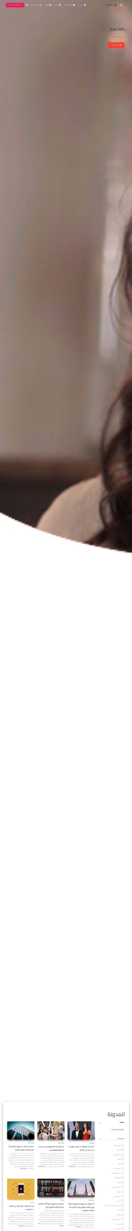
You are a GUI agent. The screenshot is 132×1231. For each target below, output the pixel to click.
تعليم (119, 1210)
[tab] (111, 1138)
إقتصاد (119, 1159)
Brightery (110, 5)
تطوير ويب (117, 1229)
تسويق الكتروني (116, 1219)
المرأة (119, 1150)
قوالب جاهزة (117, 1145)
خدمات (83, 5)
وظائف (119, 1215)
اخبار (119, 1164)
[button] (111, 1139)
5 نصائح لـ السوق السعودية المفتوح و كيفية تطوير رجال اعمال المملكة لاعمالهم (81, 1207)
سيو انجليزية (117, 1154)
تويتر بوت (118, 1201)
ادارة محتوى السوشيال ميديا (112, 1205)
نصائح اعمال (117, 1196)
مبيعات (119, 1182)
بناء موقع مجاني (116, 1173)
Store (58, 5)
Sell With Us (116, 45)
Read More (72, 1166)
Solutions (70, 5)
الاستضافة (118, 1178)
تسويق (119, 1192)
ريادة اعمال (117, 1168)
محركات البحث (116, 1187)
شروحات (118, 1224)
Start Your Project (15, 5)
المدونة (48, 5)
